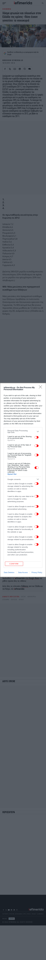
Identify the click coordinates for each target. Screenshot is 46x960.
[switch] (37, 437)
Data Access (23, 572)
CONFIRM (14, 564)
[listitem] (23, 431)
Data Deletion (9, 572)
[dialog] (23, 480)
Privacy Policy (37, 572)
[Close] (41, 387)
